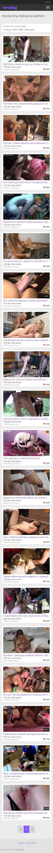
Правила (21, 843)
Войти (48, 2)
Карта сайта (31, 843)
